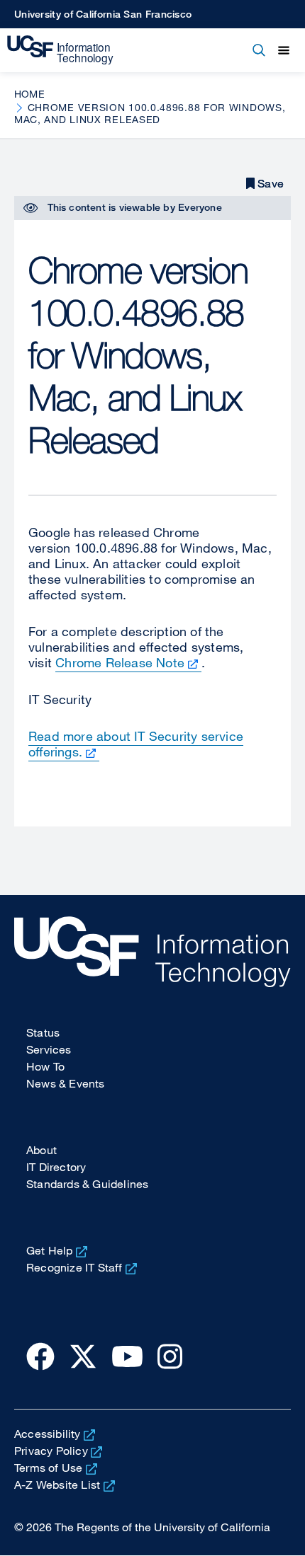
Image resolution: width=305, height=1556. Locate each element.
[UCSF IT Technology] (60, 50)
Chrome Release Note (119, 662)
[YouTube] (127, 1355)
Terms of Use (48, 1467)
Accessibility (47, 1434)
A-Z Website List (57, 1484)
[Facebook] (40, 1355)
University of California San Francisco (103, 14)
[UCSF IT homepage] (152, 951)
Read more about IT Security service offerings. (135, 743)
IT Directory (56, 1167)
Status (43, 1032)
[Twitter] (83, 1355)
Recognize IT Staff (74, 1267)
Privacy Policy (51, 1450)
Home (29, 94)
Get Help (49, 1250)
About (41, 1150)
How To (45, 1066)
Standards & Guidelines (87, 1184)
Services (49, 1049)
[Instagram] (169, 1355)
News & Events (65, 1083)
